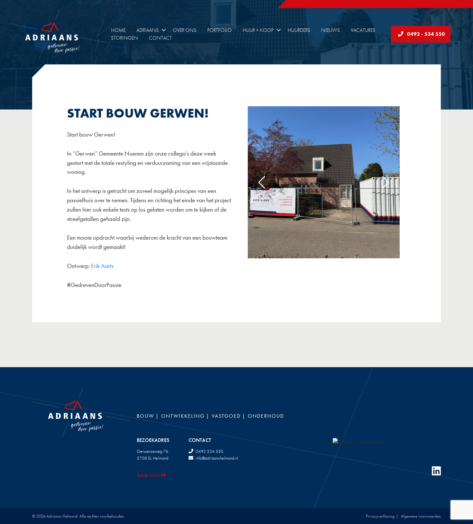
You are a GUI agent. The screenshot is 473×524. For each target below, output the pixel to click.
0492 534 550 (209, 451)
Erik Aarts (102, 266)
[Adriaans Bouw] (64, 34)
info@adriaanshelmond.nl (217, 458)
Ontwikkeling (183, 416)
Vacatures (363, 30)
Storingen (124, 37)
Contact (160, 37)
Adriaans (147, 30)
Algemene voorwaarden (421, 516)
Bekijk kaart (149, 475)
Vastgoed (226, 416)
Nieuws (330, 30)
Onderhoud (266, 416)
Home (118, 30)
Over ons (184, 30)
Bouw (145, 416)
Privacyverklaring (380, 516)
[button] (385, 182)
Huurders (299, 30)
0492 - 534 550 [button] (424, 34)
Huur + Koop (258, 30)
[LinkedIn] (436, 471)
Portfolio (219, 30)
